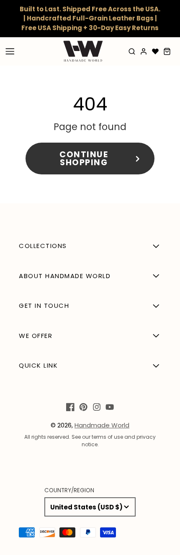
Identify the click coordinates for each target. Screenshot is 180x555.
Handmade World (102, 425)
